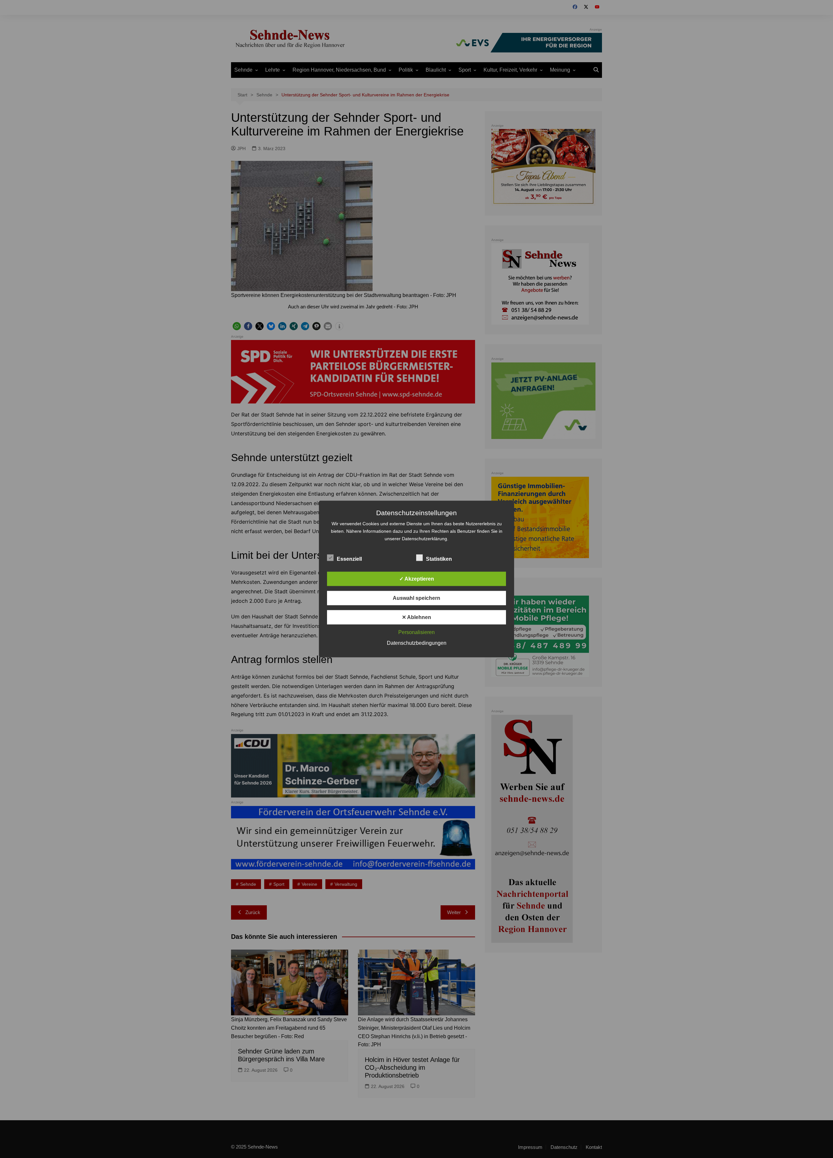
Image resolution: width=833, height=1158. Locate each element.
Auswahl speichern (416, 598)
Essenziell (349, 559)
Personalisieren (416, 632)
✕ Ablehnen (416, 617)
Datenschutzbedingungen (416, 643)
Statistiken (439, 559)
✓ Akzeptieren (416, 579)
